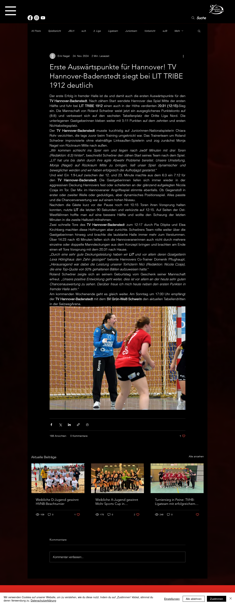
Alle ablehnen (194, 599)
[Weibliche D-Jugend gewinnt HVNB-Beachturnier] (57, 478)
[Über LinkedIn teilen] (69, 424)
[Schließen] (230, 598)
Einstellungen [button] (172, 599)
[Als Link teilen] (78, 424)
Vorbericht (149, 30)
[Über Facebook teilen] (51, 424)
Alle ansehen (196, 456)
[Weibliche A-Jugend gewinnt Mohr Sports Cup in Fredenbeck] (117, 478)
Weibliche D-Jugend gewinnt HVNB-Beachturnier (57, 502)
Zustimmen (216, 599)
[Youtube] (43, 17)
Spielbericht (54, 30)
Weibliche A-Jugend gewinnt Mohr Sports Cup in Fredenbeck (116, 502)
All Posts (36, 30)
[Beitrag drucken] (87, 424)
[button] (10, 10)
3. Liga (97, 30)
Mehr (177, 30)
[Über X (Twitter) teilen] (60, 424)
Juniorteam (131, 30)
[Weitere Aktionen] (183, 56)
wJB (164, 30)
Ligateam (113, 30)
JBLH (71, 30)
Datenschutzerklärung (43, 600)
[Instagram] (36, 17)
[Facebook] (30, 17)
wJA (83, 30)
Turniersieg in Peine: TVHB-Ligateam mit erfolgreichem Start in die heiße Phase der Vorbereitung (175, 502)
